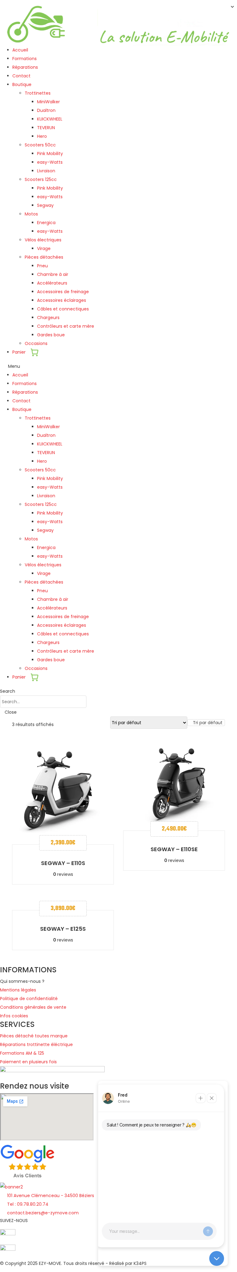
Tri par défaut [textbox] (207, 723)
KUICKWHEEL (49, 119)
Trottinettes (38, 93)
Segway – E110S (63, 863)
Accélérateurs (52, 283)
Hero (42, 136)
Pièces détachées (44, 257)
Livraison (46, 171)
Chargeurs (48, 317)
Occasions (36, 343)
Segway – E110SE (174, 849)
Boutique (21, 84)
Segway (45, 205)
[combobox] (206, 722)
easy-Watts (50, 162)
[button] (118, 366)
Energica (46, 223)
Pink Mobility (50, 153)
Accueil (20, 50)
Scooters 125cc (41, 179)
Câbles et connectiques (63, 309)
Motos (31, 214)
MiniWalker (48, 102)
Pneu (42, 266)
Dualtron (46, 110)
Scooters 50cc (40, 145)
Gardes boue (51, 335)
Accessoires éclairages (61, 300)
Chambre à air (52, 274)
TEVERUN (46, 128)
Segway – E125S (63, 929)
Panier (19, 352)
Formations (24, 58)
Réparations (25, 67)
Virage (44, 248)
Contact (21, 76)
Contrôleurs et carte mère (65, 326)
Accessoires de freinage (63, 292)
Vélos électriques (43, 240)
